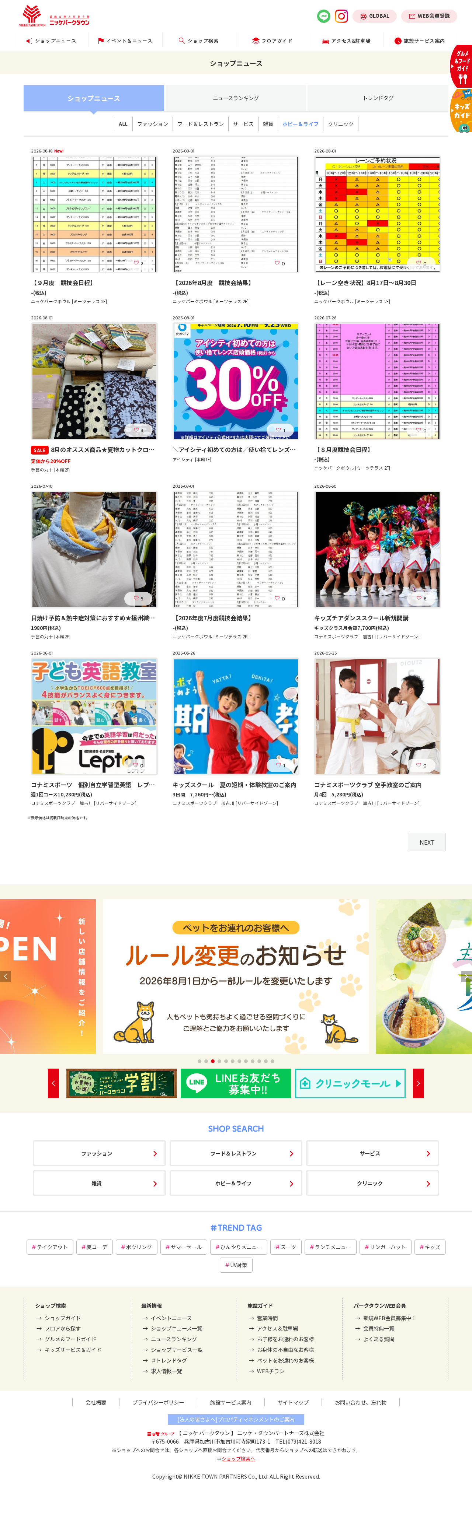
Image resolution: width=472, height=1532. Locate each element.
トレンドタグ (377, 98)
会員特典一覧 (378, 1328)
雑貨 (268, 123)
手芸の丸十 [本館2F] (50, 470)
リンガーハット (388, 1247)
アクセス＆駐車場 (277, 1328)
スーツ (288, 1247)
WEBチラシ (270, 1371)
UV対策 (238, 1265)
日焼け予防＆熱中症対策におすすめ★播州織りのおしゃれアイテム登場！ (128, 617)
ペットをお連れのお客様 (285, 1360)
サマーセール (186, 1247)
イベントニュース (171, 1318)
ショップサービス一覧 (176, 1349)
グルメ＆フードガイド (70, 1339)
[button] (199, 1061)
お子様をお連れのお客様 (285, 1339)
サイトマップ (293, 1402)
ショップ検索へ (238, 1458)
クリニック (341, 123)
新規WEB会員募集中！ (389, 1318)
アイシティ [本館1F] (192, 459)
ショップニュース (93, 98)
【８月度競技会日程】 (343, 449)
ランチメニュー (333, 1247)
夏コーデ (97, 1247)
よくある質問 (378, 1339)
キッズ (432, 1247)
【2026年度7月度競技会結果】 (213, 617)
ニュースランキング (236, 98)
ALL (123, 123)
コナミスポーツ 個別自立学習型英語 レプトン (96, 784)
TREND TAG (240, 1227)
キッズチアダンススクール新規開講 (361, 617)
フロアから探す (63, 1328)
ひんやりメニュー (241, 1247)
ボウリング (139, 1247)
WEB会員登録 (434, 15)
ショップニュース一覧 (176, 1328)
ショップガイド (63, 1318)
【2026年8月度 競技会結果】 (213, 282)
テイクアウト (52, 1247)
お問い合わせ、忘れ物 (360, 1402)
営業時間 (267, 1318)
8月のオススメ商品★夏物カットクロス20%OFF (106, 449)
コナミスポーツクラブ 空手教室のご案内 (368, 784)
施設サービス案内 (230, 1402)
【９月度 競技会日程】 (63, 282)
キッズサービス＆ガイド (73, 1349)
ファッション (152, 123)
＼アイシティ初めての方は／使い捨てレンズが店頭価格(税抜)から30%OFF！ (275, 449)
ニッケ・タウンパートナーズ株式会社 (280, 1433)
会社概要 (96, 1402)
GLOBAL (379, 15)
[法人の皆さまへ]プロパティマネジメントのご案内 (236, 1419)
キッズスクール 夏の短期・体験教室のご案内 (234, 784)
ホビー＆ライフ (300, 123)
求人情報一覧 (166, 1371)
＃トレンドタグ (169, 1360)
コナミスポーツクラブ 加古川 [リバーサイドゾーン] (367, 636)
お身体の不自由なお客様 (285, 1349)
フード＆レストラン (200, 123)
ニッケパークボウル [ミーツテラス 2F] (69, 301)
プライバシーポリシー (158, 1402)
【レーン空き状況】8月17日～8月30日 (365, 282)
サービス (243, 123)
